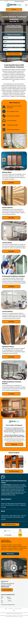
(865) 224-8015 (5, 586)
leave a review (6, 493)
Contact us (8, 96)
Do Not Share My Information (12, 612)
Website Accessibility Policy (17, 613)
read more (23, 505)
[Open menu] (26, 5)
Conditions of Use (20, 612)
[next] (25, 461)
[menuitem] (7, 608)
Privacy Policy (3, 612)
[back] (2, 461)
